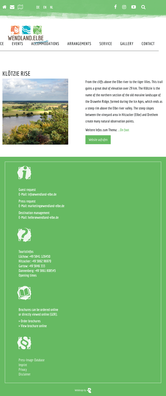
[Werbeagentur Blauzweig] (88, 390)
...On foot (123, 130)
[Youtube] (134, 7)
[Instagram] (125, 7)
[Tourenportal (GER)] (22, 7)
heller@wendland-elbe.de (43, 217)
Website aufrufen (98, 139)
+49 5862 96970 (41, 261)
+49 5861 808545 (45, 270)
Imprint (23, 365)
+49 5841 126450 (39, 256)
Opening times (28, 275)
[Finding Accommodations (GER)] (5, 7)
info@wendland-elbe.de (42, 194)
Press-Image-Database (32, 360)
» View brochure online (33, 326)
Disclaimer (25, 374)
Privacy (23, 369)
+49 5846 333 (37, 266)
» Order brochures (29, 321)
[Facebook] (116, 7)
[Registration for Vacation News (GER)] (13, 7)
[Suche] (144, 7)
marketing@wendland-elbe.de (46, 206)
